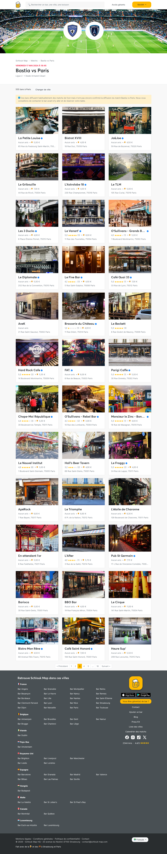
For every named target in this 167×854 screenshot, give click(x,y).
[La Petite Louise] (37, 120)
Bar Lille (47, 698)
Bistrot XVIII (73, 138)
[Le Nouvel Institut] (37, 445)
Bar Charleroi (50, 724)
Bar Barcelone (24, 774)
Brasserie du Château (79, 323)
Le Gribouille (27, 184)
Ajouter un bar (135, 712)
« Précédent (62, 666)
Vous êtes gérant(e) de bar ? (136, 701)
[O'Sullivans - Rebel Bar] (83, 398)
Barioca (23, 602)
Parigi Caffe (119, 370)
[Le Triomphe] (83, 491)
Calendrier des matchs (135, 731)
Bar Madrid (75, 774)
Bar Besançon (24, 693)
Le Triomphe (73, 509)
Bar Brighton (23, 758)
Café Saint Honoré (77, 648)
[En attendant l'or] (37, 538)
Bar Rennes (101, 693)
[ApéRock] (37, 491)
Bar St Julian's (50, 802)
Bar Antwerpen (24, 719)
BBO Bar (71, 602)
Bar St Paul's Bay (78, 802)
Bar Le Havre (50, 693)
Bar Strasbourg (103, 703)
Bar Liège (74, 724)
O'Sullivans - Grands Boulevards (133, 231)
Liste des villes (136, 726)
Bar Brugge (23, 724)
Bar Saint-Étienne (104, 698)
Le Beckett (118, 323)
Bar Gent (74, 719)
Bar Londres (49, 763)
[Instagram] (133, 737)
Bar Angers (23, 689)
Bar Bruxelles (50, 719)
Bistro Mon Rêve (29, 648)
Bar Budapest (24, 790)
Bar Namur (101, 719)
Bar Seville (75, 779)
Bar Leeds (22, 763)
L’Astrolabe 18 (74, 184)
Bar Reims (100, 689)
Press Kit (136, 722)
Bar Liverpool (50, 758)
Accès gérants (118, 4)
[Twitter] (144, 737)
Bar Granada (49, 774)
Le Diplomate (27, 277)
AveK (21, 323)
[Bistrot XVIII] (83, 120)
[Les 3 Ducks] (37, 213)
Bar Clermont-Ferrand (28, 703)
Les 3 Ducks (26, 231)
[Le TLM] (130, 166)
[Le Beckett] (130, 306)
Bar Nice (74, 703)
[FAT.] (83, 352)
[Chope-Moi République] (37, 398)
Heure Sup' (118, 648)
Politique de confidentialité (67, 839)
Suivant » (106, 666)
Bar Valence (101, 774)
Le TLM (116, 184)
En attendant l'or (29, 555)
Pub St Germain (122, 555)
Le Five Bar (72, 277)
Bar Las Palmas (51, 779)
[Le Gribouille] (37, 166)
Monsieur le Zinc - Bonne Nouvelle (134, 416)
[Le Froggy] (130, 445)
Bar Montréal (24, 813)
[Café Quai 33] (130, 259)
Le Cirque (117, 602)
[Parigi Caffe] (130, 352)
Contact (135, 707)
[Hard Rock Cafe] (37, 352)
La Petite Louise (29, 138)
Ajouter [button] (141, 4)
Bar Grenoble (50, 689)
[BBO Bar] (83, 584)
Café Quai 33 (120, 277)
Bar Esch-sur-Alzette (27, 825)
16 (98, 666)
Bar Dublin (22, 735)
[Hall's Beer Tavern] (83, 445)
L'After (69, 555)
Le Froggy (118, 463)
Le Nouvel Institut (30, 463)
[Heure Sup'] (130, 631)
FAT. (67, 370)
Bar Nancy (75, 693)
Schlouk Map (22, 60)
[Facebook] (127, 737)
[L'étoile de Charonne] (130, 491)
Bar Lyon (48, 703)
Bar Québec (49, 813)
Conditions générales (43, 839)
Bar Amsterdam (25, 747)
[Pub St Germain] (130, 538)
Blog (136, 717)
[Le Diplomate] (37, 259)
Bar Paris (74, 707)
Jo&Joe (116, 138)
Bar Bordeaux (24, 698)
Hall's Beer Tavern (77, 463)
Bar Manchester (77, 758)
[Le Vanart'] (83, 213)
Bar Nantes (75, 698)
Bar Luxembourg (51, 825)
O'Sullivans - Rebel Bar (80, 416)
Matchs (34, 60)
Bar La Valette (24, 802)
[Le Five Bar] (83, 259)
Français (140, 839)
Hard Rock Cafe (29, 370)
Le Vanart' (72, 231)
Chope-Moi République (34, 416)
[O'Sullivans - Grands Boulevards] (130, 213)
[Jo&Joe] (130, 120)
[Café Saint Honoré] (83, 631)
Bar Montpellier (77, 689)
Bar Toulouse (102, 707)
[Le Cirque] (130, 584)
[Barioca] (37, 584)
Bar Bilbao (22, 779)
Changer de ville (42, 89)
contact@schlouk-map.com (94, 842)
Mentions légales (23, 839)
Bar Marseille (50, 707)
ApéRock (24, 509)
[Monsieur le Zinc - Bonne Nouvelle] (130, 398)
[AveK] (37, 306)
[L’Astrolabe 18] (83, 166)
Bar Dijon (22, 707)
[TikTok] (138, 737)
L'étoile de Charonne (125, 509)
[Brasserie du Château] (83, 306)
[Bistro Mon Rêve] (37, 631)
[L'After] (83, 538)
